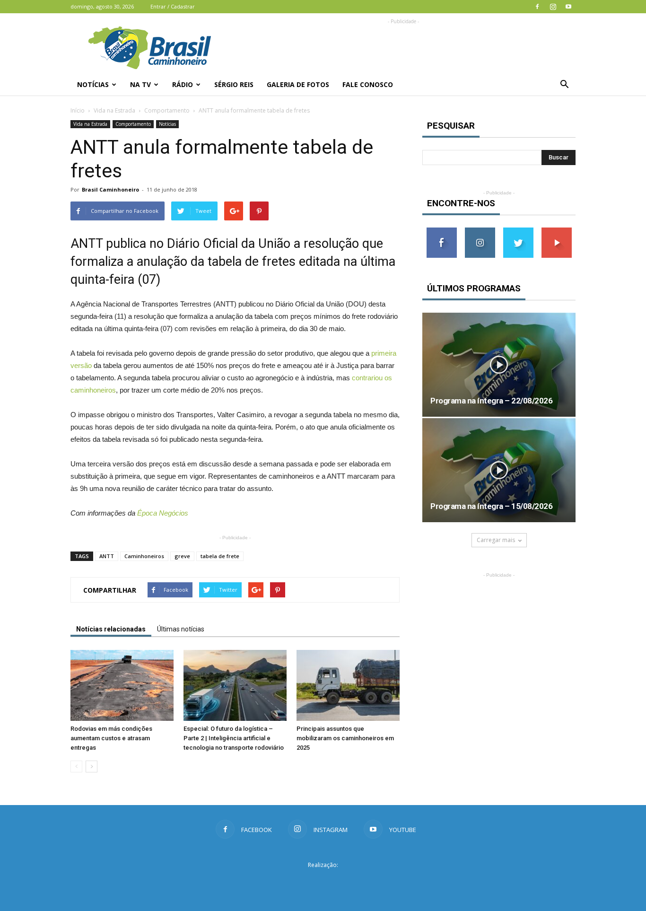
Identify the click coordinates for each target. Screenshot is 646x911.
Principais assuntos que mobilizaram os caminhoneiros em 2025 (345, 738)
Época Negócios (162, 513)
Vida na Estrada (114, 110)
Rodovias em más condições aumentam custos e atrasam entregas (111, 738)
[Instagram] (553, 6)
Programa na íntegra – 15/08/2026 (491, 506)
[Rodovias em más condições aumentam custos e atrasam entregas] (122, 685)
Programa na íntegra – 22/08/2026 (491, 400)
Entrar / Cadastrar (172, 6)
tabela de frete (220, 556)
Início (77, 110)
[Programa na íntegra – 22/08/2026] (499, 365)
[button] (564, 84)
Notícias (93, 84)
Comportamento (167, 110)
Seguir (480, 231)
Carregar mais (496, 540)
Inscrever (556, 231)
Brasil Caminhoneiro (110, 189)
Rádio (182, 84)
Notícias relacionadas (111, 629)
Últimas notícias (180, 629)
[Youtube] (568, 6)
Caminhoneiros (144, 556)
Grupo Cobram (323, 882)
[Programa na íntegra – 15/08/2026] (499, 470)
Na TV (140, 84)
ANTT (106, 556)
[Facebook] (537, 6)
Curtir (441, 231)
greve (182, 556)
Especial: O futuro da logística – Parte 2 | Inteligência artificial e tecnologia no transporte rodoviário (233, 738)
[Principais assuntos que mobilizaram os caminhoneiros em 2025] (348, 685)
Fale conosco (367, 84)
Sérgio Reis (233, 84)
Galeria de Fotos (298, 84)
